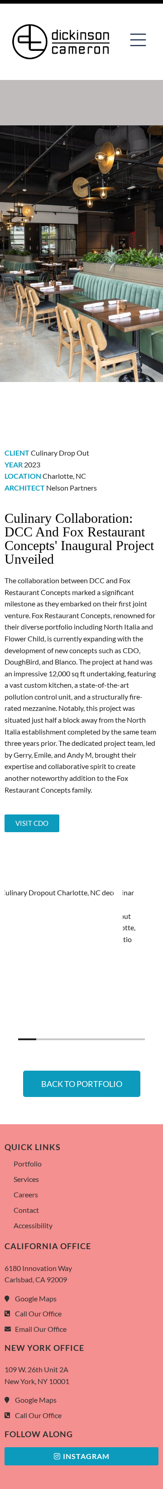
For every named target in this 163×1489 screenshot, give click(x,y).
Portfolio (28, 1163)
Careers (26, 1194)
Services (26, 1179)
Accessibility (33, 1225)
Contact (26, 1210)
